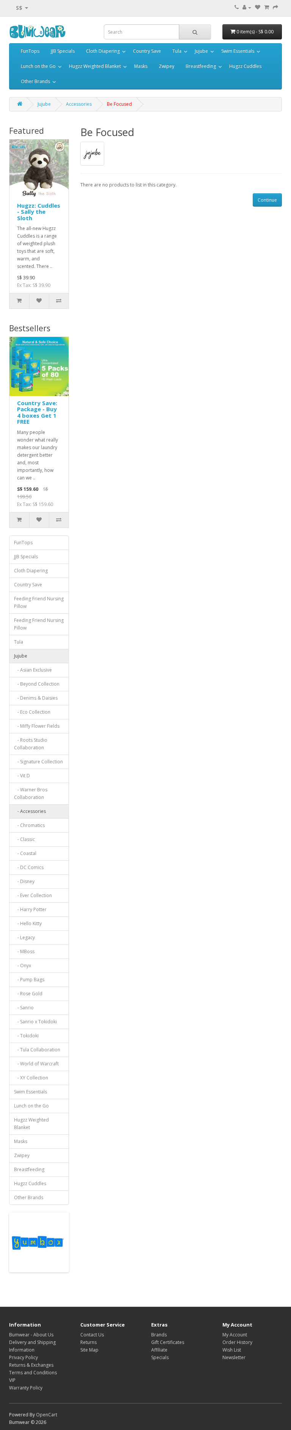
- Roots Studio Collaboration (30, 744)
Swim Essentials (237, 51)
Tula (176, 51)
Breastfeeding (201, 66)
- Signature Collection (38, 761)
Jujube (201, 51)
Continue (267, 200)
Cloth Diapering (103, 51)
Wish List (231, 1350)
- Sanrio (24, 1007)
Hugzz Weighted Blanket (95, 66)
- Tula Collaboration (37, 1049)
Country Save (147, 51)
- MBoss (24, 951)
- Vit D (22, 775)
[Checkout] (275, 7)
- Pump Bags (29, 979)
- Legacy (24, 937)
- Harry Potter (30, 909)
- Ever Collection (33, 895)
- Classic (24, 839)
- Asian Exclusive (33, 670)
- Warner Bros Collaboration (30, 793)
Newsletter (234, 1357)
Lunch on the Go (38, 66)
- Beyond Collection (36, 684)
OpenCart (46, 1414)
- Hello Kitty (28, 923)
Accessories (79, 104)
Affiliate (159, 1350)
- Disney (24, 881)
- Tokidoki (26, 1035)
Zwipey (166, 66)
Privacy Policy (23, 1357)
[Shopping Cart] (266, 7)
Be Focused (119, 104)
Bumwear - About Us (31, 1334)
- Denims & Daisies (36, 698)
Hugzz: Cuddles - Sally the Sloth (38, 212)
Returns (88, 1342)
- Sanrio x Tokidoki (35, 1021)
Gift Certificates (167, 1342)
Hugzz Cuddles (245, 66)
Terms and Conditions (33, 1372)
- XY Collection (31, 1077)
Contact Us (92, 1334)
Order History (237, 1342)
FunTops (30, 51)
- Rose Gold (28, 993)
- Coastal (25, 853)
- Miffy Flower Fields (36, 726)
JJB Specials (63, 51)
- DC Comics (29, 867)
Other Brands (35, 81)
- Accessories (30, 811)
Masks (140, 66)
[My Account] (246, 7)
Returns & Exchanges (31, 1365)
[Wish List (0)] (257, 7)
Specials (160, 1357)
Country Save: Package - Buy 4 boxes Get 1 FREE (37, 412)
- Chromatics (29, 825)
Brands (159, 1334)
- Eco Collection (32, 712)
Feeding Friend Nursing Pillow (39, 602)
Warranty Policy (25, 1388)
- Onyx (22, 965)
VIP (12, 1380)
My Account (234, 1334)
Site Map (89, 1350)
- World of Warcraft (36, 1063)
